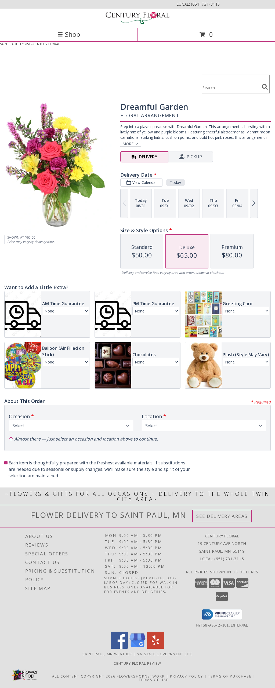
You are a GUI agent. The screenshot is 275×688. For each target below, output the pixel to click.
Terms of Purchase (230, 676)
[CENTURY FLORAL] (137, 17)
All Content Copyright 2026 (83, 676)
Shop (72, 34)
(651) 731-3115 (205, 4)
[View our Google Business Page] (137, 647)
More (127, 143)
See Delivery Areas (222, 516)
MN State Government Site (165, 653)
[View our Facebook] (119, 647)
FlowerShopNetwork (141, 676)
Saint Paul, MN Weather (107, 653)
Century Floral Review (137, 663)
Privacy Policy (186, 676)
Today (175, 182)
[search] (264, 87)
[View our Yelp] (155, 647)
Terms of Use (154, 679)
